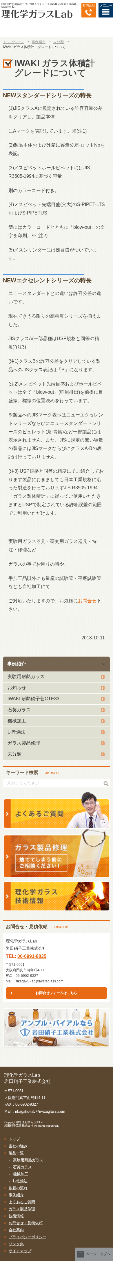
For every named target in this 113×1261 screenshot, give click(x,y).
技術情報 (16, 1216)
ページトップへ (98, 1254)
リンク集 (16, 1244)
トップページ (13, 42)
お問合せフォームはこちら (56, 993)
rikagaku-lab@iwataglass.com (39, 981)
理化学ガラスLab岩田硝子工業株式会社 (24, 1124)
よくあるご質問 (22, 1202)
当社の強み (18, 1146)
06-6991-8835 (31, 956)
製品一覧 (16, 1153)
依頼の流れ (18, 1188)
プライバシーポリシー (27, 1237)
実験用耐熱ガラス (26, 676)
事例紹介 (16, 663)
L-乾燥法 (16, 731)
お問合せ (87, 600)
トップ (14, 1139)
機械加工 (17, 720)
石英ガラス (19, 709)
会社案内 (16, 1230)
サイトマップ (20, 1251)
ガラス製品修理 (24, 743)
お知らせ (17, 687)
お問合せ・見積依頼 (26, 1223)
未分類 (14, 754)
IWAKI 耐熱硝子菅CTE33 (33, 698)
